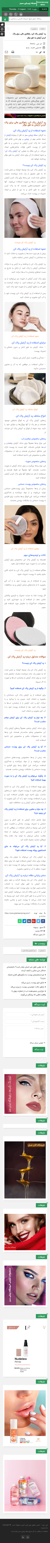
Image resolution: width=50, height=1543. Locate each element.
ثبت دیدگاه (39, 1049)
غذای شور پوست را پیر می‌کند (32, 982)
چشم (10, 443)
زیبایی (34, 28)
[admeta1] (25, 115)
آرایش (8, 135)
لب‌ (44, 447)
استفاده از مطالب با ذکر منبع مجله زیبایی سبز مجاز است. (29, 1531)
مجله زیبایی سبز (31, 135)
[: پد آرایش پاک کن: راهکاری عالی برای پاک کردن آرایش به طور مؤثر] (6, 52)
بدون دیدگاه (38, 934)
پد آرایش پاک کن (12, 151)
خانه (42, 28)
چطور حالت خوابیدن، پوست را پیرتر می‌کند (27, 986)
